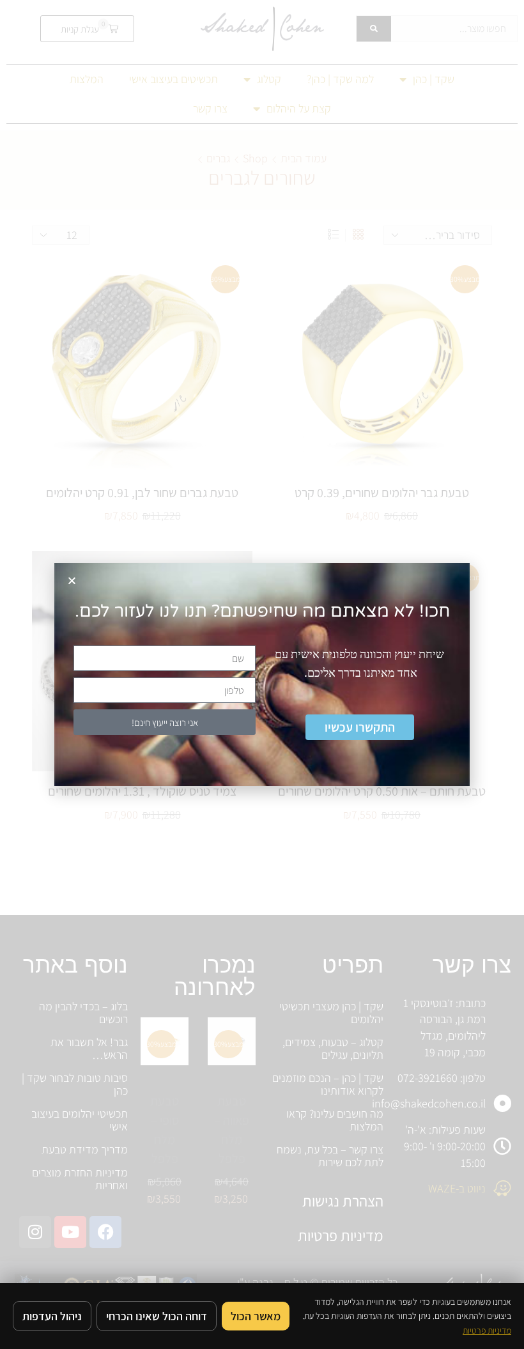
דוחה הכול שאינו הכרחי (156, 1316)
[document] (262, 674)
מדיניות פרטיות (487, 1330)
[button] (72, 580)
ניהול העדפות (52, 1316)
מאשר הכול (256, 1316)
